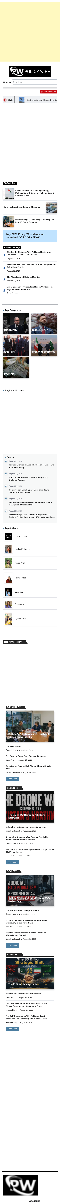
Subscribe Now (30, 613)
